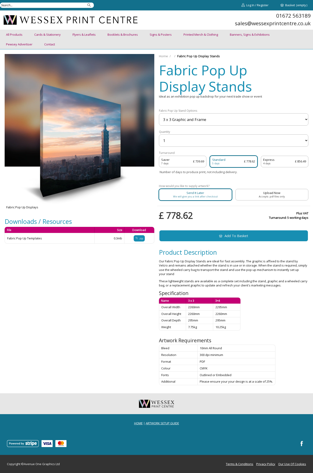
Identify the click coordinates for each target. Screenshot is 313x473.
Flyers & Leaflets (84, 34)
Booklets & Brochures (122, 34)
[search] (90, 5)
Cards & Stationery (47, 34)
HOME (138, 423)
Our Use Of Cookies (292, 464)
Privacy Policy (265, 464)
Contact (49, 44)
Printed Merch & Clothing (200, 34)
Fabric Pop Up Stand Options (178, 110)
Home (163, 56)
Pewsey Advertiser (19, 44)
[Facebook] (301, 443)
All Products (14, 34)
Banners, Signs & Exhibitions (250, 34)
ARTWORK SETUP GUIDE (162, 423)
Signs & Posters (161, 34)
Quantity (164, 131)
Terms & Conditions (239, 464)
